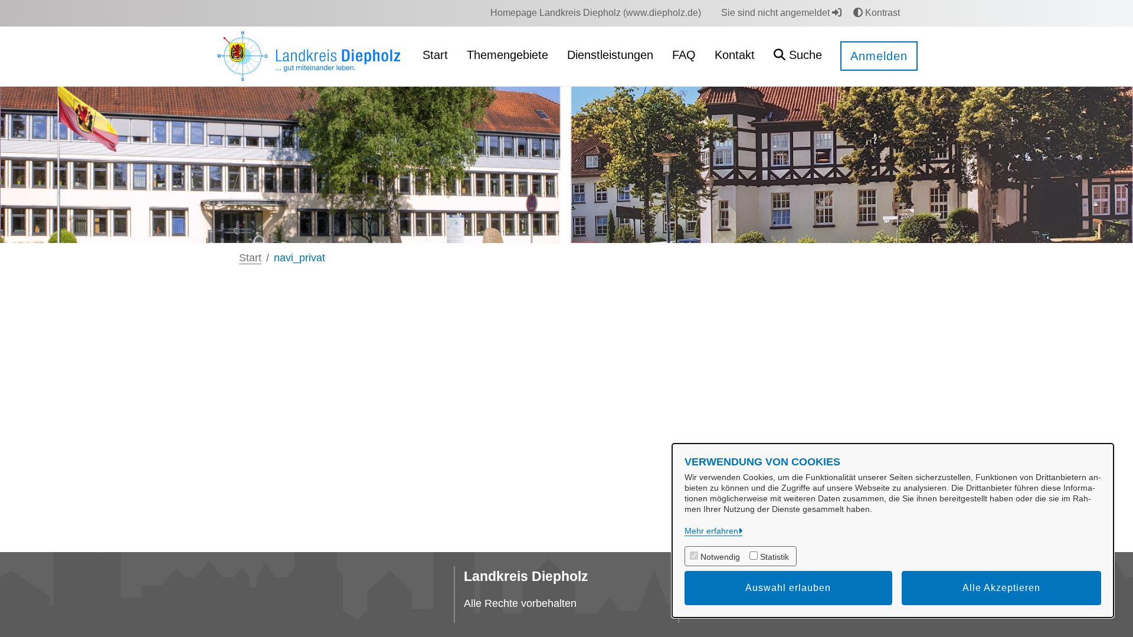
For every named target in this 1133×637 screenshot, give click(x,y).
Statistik (774, 557)
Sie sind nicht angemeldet (776, 13)
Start (250, 258)
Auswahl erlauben (788, 588)
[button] (797, 56)
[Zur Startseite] (309, 56)
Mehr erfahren (711, 531)
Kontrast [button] (881, 13)
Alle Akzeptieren (1001, 588)
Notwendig (720, 557)
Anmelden (879, 56)
